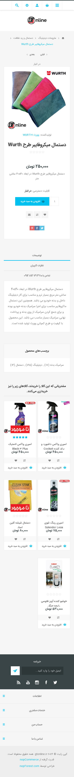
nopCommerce (29, 759)
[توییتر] (55, 682)
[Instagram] (37, 682)
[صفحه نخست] (63, 38)
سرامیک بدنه (57, 365)
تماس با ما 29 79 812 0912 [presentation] (37, 276)
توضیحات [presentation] (37, 255)
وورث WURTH (31, 135)
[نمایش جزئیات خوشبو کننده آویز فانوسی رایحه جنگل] (54, 574)
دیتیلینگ (37, 365)
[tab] (37, 256)
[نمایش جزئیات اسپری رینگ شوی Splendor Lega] (54, 495)
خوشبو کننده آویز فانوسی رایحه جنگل (54, 603)
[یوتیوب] (28, 682)
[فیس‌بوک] (46, 682)
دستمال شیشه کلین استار (20, 525)
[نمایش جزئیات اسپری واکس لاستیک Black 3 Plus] (20, 417)
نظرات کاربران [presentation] (37, 266)
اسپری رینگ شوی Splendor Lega (53, 525)
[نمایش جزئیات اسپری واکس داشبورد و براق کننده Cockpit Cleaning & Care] (54, 417)
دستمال (20, 365)
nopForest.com (29, 766)
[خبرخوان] (19, 682)
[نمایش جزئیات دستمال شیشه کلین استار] (20, 495)
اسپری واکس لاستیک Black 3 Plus (20, 446)
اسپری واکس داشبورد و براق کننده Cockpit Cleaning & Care (54, 449)
